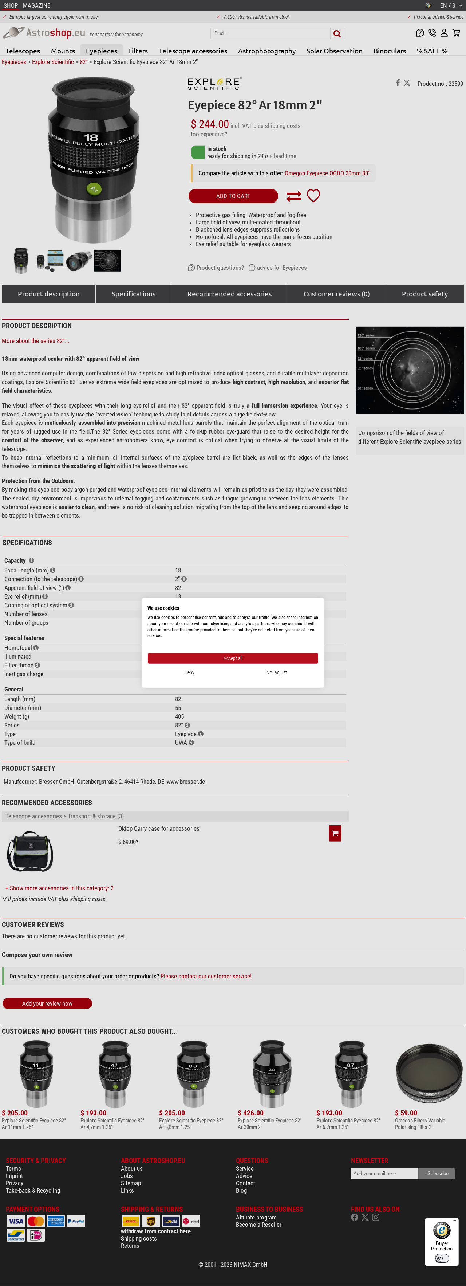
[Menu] (454, 1222)
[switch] (442, 1258)
